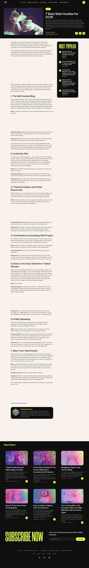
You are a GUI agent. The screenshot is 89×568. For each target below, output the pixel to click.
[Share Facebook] (76, 33)
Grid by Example (26, 165)
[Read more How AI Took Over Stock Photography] (26, 518)
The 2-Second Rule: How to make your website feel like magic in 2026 (69, 63)
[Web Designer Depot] (5, 2)
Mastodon (29, 149)
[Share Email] (83, 33)
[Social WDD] (39, 557)
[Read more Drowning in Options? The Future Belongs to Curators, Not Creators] (54, 482)
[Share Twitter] (80, 33)
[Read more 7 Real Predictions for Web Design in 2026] (26, 481)
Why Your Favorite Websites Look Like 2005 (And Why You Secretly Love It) (68, 54)
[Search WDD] (83, 2)
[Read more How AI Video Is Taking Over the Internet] (54, 519)
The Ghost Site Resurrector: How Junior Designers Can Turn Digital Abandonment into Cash (69, 72)
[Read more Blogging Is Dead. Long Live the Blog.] (82, 478)
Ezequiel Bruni (26, 409)
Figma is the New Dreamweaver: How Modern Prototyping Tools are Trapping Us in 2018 (69, 82)
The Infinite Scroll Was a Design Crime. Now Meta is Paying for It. (69, 91)
